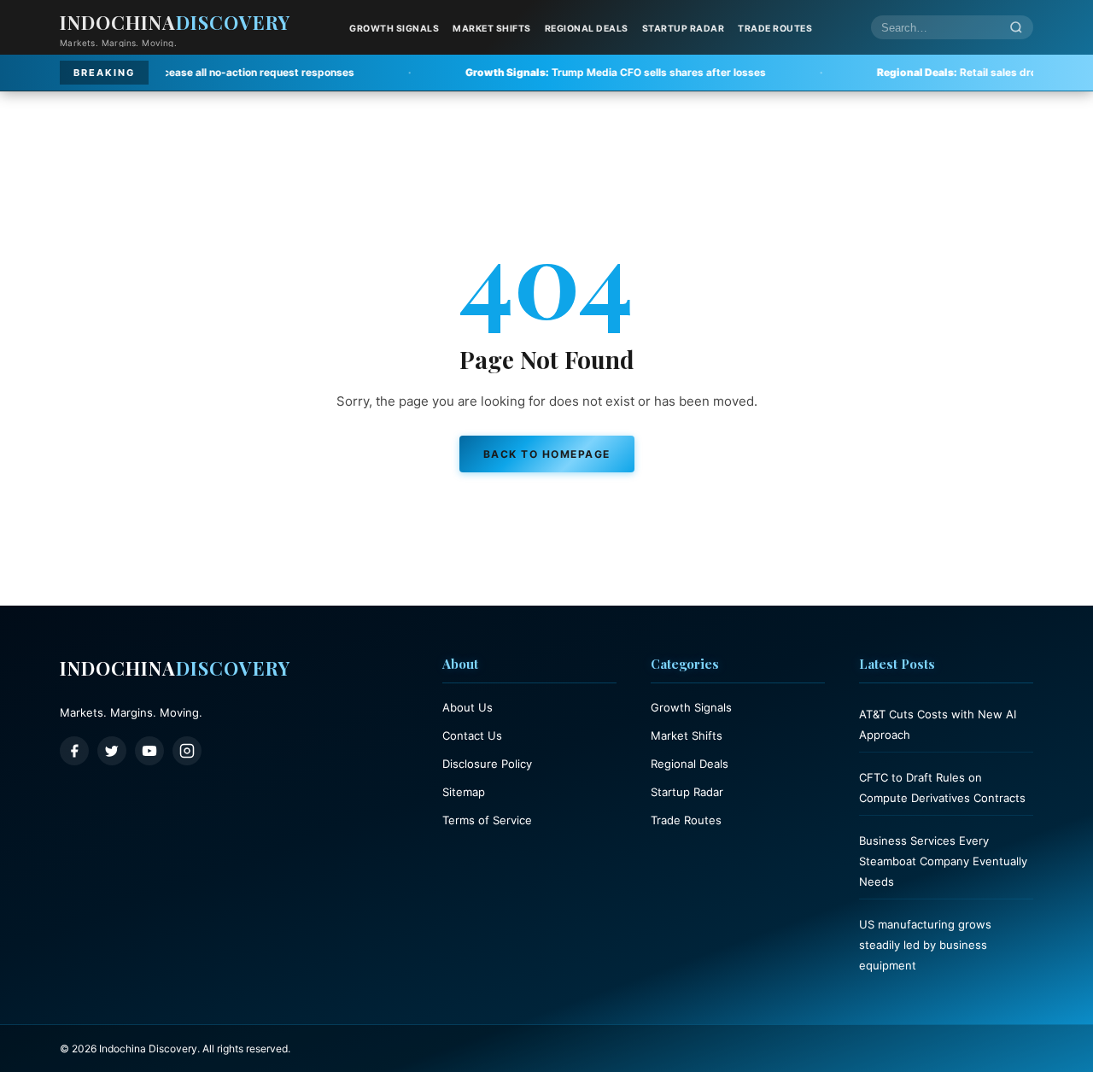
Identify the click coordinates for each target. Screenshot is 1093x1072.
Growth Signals (394, 28)
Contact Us (472, 735)
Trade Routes (775, 28)
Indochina (175, 22)
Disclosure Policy (487, 763)
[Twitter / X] (111, 750)
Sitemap (463, 792)
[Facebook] (74, 750)
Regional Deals (586, 28)
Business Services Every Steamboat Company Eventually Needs (943, 861)
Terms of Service (487, 820)
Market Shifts (492, 28)
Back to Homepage (547, 454)
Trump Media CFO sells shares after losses (563, 72)
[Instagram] (187, 750)
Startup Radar (683, 28)
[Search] (1016, 27)
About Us (467, 707)
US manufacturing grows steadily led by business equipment (925, 944)
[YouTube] (149, 750)
